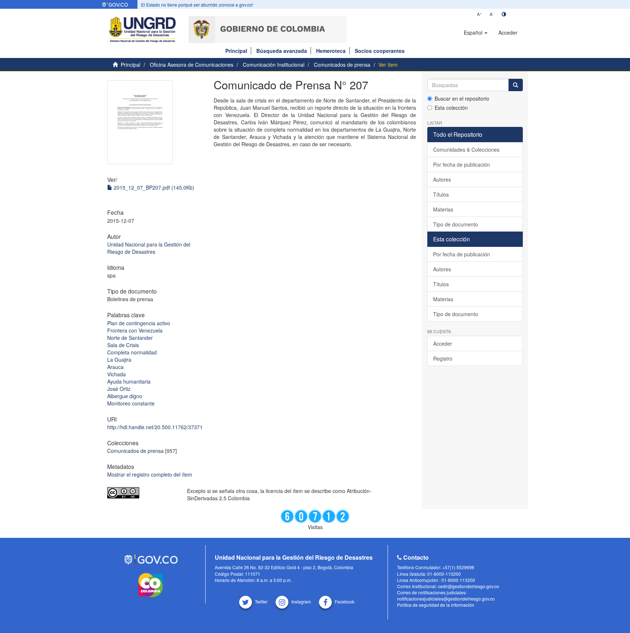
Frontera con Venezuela (135, 330)
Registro (442, 358)
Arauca (115, 366)
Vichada (116, 374)
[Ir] (515, 85)
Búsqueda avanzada (281, 50)
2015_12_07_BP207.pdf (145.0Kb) (153, 187)
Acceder (442, 343)
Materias (443, 209)
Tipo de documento (455, 224)
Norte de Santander (130, 337)
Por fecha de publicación (461, 164)
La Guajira (119, 359)
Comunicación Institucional (273, 64)
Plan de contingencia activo (138, 323)
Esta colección (451, 107)
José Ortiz (119, 388)
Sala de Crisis (123, 345)
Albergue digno (124, 396)
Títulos (441, 194)
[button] (475, 32)
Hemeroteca (331, 50)
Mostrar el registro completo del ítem (149, 474)
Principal (236, 50)
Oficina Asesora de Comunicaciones (191, 64)
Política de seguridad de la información (435, 605)
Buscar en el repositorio (462, 98)
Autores (442, 179)
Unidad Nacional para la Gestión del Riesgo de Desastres (148, 248)
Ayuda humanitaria (129, 381)
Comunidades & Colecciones (466, 149)
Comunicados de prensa (342, 64)
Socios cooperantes (380, 50)
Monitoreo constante (131, 403)
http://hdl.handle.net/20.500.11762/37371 (155, 427)
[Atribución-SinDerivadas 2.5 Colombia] (141, 492)
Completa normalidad (132, 352)
